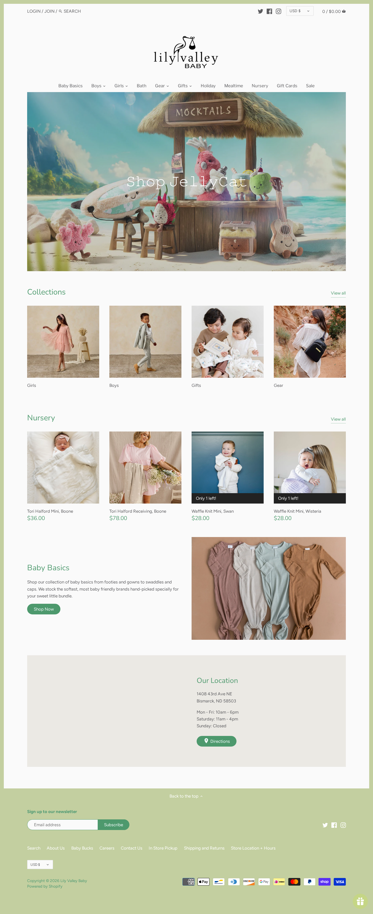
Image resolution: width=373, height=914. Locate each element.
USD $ (295, 10)
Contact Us (131, 848)
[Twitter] (260, 11)
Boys (114, 385)
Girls (31, 385)
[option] (186, 181)
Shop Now (44, 609)
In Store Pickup (163, 848)
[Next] (356, 181)
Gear (278, 385)
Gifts (196, 385)
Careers (106, 848)
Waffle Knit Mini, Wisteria (297, 511)
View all (338, 293)
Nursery (41, 417)
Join (49, 11)
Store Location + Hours (253, 848)
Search (33, 848)
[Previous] (17, 181)
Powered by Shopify (44, 886)
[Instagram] (278, 11)
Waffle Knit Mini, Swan (213, 511)
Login (34, 11)
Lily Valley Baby (73, 880)
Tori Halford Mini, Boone (50, 511)
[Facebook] (269, 11)
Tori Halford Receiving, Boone (137, 511)
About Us (56, 848)
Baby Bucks (82, 848)
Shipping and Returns (204, 848)
